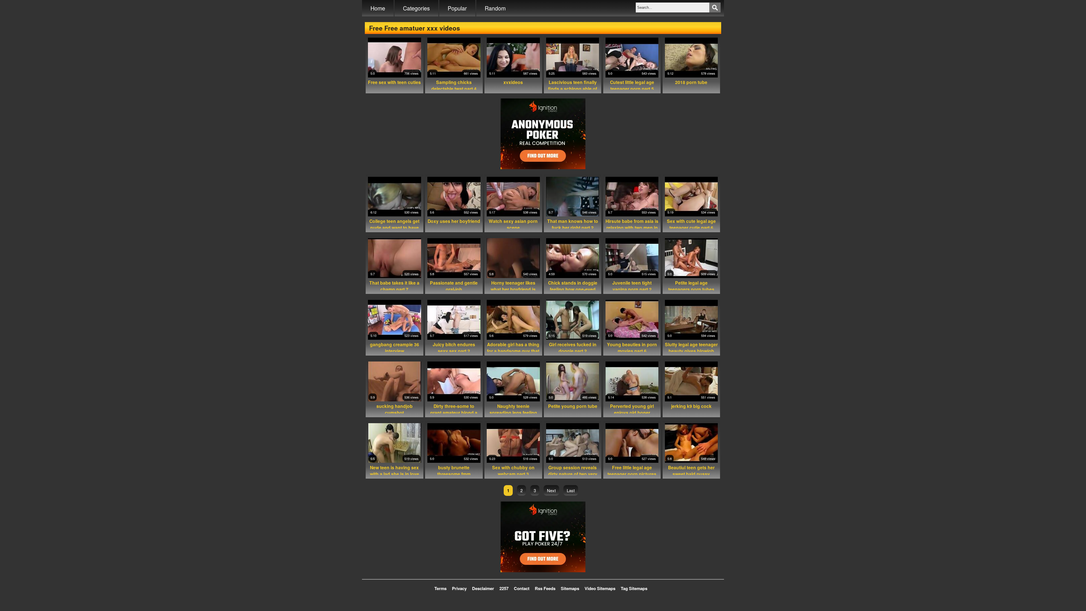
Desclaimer (483, 588)
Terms (440, 588)
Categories (416, 8)
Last (571, 490)
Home (377, 8)
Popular (457, 8)
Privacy (459, 588)
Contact (521, 588)
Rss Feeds (545, 588)
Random (495, 8)
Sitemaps (570, 588)
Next (551, 490)
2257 (503, 588)
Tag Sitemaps (634, 588)
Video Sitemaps (600, 588)
